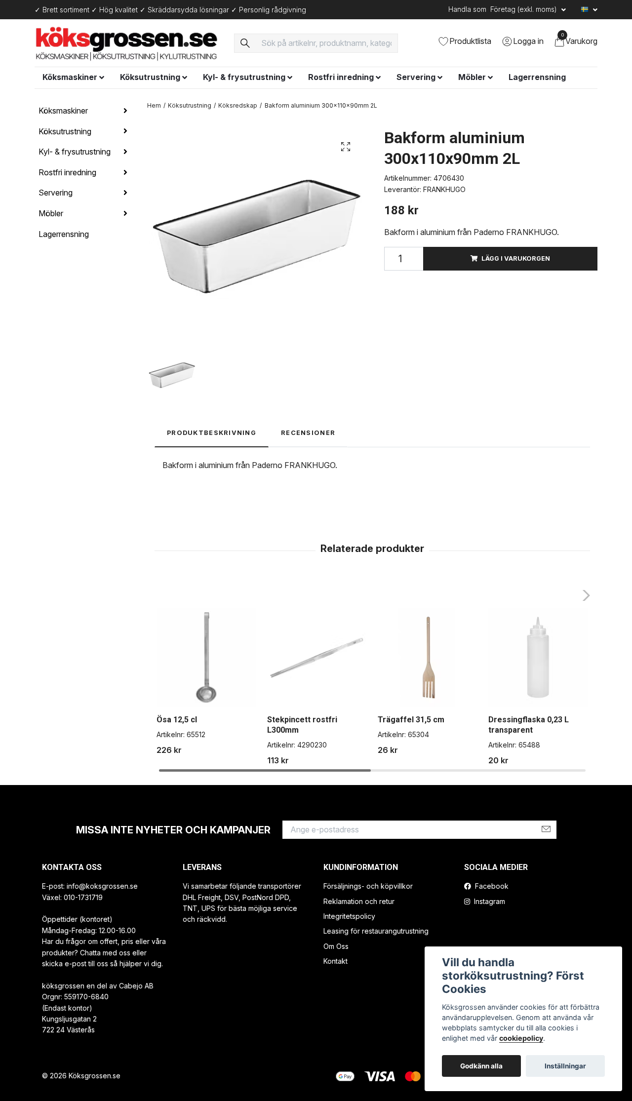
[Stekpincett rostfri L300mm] (316, 657)
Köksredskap (237, 105)
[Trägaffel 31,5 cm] (427, 657)
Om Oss (336, 946)
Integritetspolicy (349, 916)
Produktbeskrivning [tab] (211, 432)
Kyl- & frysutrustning (244, 77)
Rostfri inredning (341, 77)
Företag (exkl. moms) (524, 9)
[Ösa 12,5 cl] (206, 657)
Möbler (472, 77)
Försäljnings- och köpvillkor (368, 886)
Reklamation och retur (359, 901)
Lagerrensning (537, 77)
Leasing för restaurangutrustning (376, 931)
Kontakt (335, 961)
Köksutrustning (150, 77)
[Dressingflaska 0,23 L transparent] (538, 657)
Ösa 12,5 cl (177, 719)
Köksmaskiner (69, 77)
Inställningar (565, 1066)
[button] (583, 595)
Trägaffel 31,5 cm (411, 719)
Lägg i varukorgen (515, 258)
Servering (415, 77)
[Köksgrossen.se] (128, 43)
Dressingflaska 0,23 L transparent (528, 725)
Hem (154, 105)
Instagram (488, 901)
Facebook (491, 886)
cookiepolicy (521, 1038)
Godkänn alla (481, 1066)
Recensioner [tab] (308, 432)
